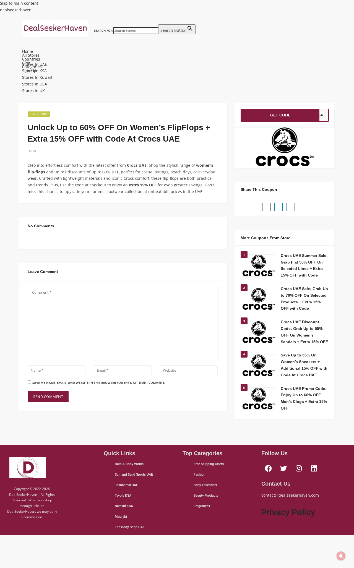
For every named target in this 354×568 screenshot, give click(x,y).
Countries (31, 59)
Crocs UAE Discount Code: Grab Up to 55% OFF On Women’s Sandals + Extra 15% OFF (304, 332)
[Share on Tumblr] (291, 207)
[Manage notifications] (341, 555)
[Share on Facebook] (254, 207)
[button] (177, 47)
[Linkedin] (314, 468)
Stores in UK (33, 90)
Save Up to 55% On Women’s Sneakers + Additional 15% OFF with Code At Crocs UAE (304, 365)
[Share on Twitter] (266, 207)
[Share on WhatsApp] (315, 207)
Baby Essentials (205, 485)
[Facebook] (268, 468)
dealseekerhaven (16, 9)
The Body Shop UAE (130, 527)
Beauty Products (206, 495)
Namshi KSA (124, 506)
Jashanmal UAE (126, 485)
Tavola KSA (123, 495)
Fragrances (202, 506)
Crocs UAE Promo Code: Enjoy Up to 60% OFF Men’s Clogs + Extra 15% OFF (304, 398)
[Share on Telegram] (303, 207)
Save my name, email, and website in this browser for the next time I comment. (98, 383)
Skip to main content (19, 3)
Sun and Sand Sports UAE (134, 474)
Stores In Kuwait (37, 77)
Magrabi (121, 517)
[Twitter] (283, 468)
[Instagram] (299, 468)
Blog (26, 63)
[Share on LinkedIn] (278, 207)
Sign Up (29, 71)
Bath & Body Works (129, 464)
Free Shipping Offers (209, 464)
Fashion (199, 474)
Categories (32, 67)
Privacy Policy (288, 512)
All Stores (31, 55)
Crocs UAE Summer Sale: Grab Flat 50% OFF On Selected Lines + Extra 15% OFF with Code (304, 265)
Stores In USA (34, 84)
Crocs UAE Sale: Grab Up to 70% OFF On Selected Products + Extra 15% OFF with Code (304, 298)
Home (27, 51)
